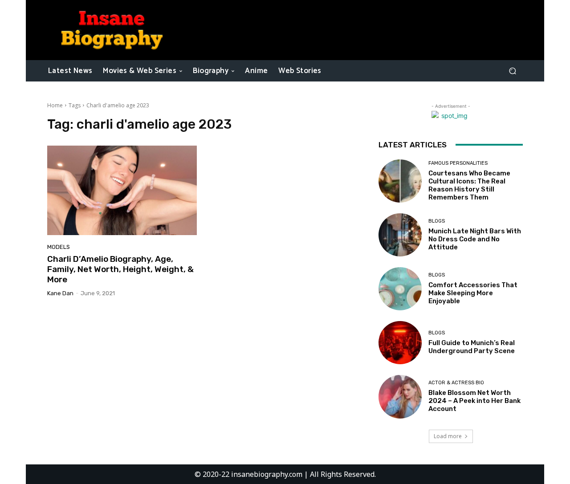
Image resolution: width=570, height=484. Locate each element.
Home (55, 105)
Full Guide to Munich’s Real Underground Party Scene (471, 347)
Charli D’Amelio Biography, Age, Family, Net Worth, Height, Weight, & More (120, 269)
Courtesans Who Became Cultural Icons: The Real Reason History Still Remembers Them (469, 185)
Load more (448, 436)
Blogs (436, 221)
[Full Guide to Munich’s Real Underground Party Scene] (400, 342)
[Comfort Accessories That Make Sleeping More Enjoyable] (400, 288)
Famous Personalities (458, 163)
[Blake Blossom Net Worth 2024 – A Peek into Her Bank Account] (400, 396)
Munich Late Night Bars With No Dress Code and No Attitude (474, 239)
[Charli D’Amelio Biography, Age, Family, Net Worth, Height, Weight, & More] (122, 191)
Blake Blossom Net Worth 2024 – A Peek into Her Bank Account (474, 401)
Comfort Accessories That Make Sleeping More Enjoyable (472, 293)
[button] (512, 70)
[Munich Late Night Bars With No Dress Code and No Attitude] (400, 234)
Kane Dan (60, 293)
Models (58, 247)
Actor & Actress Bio (456, 382)
